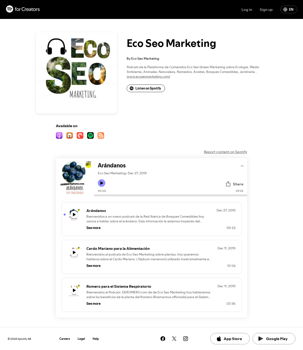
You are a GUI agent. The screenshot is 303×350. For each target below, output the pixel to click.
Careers (64, 339)
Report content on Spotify (225, 151)
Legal (81, 339)
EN (291, 9)
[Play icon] (101, 183)
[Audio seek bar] (170, 195)
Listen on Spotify (148, 88)
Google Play (277, 338)
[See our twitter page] (174, 338)
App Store (233, 338)
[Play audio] (242, 165)
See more (93, 227)
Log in (246, 9)
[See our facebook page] (163, 338)
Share (238, 184)
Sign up (266, 9)
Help (96, 339)
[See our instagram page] (185, 338)
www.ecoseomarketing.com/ (148, 76)
